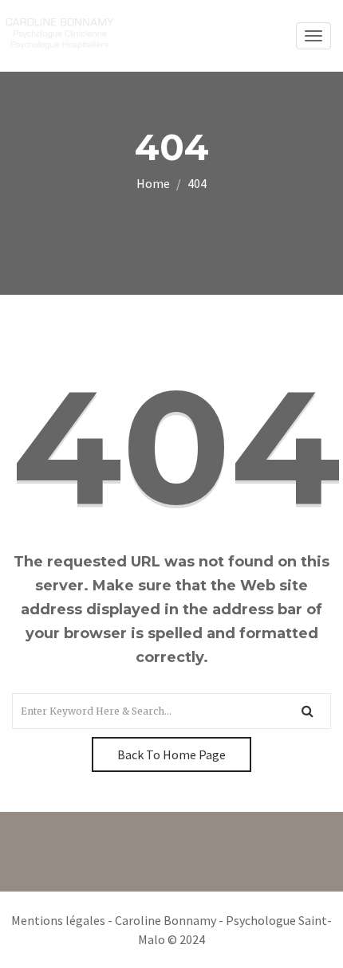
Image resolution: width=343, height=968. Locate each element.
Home (153, 183)
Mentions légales (58, 920)
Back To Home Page (171, 754)
